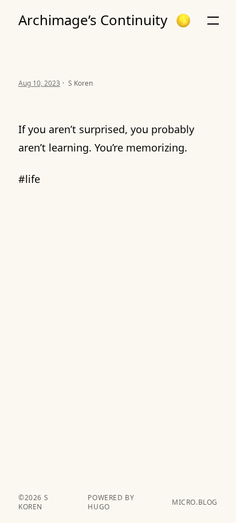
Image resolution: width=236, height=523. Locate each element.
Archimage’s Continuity (92, 20)
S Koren (33, 502)
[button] (183, 20)
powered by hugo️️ (111, 502)
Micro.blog (195, 502)
